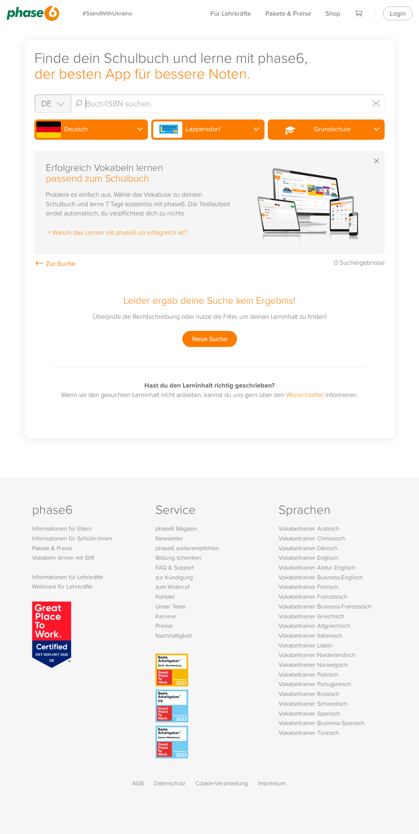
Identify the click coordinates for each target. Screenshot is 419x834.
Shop (332, 13)
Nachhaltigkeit (173, 635)
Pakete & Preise (288, 13)
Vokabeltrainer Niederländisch (317, 655)
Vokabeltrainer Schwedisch (313, 703)
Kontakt (164, 596)
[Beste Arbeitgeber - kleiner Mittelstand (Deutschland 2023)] (210, 742)
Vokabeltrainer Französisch (313, 596)
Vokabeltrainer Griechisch (311, 616)
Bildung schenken (178, 557)
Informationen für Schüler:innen (72, 538)
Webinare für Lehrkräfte (62, 586)
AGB (138, 783)
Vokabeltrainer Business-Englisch (321, 577)
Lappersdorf (202, 129)
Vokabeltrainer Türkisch (309, 733)
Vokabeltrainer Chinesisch (312, 538)
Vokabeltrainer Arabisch (309, 528)
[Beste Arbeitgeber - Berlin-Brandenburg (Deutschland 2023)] (210, 670)
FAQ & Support (174, 567)
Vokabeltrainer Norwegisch (313, 665)
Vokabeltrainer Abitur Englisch (317, 567)
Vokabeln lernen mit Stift (63, 557)
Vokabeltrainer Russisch (309, 694)
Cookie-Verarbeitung (221, 783)
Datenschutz (169, 783)
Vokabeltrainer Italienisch (310, 635)
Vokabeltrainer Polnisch (308, 674)
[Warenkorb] (359, 13)
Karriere (165, 616)
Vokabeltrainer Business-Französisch (325, 606)
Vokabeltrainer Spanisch (309, 713)
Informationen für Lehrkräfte (67, 577)
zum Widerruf (172, 587)
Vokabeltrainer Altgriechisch (314, 626)
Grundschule (331, 129)
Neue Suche (209, 338)
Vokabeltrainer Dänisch (308, 548)
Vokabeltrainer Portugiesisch (315, 684)
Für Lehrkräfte (230, 13)
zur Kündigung (174, 577)
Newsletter (169, 538)
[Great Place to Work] (51, 633)
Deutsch (75, 129)
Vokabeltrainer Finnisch (308, 587)
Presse (164, 626)
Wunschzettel (305, 394)
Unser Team (170, 606)
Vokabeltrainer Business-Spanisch (321, 723)
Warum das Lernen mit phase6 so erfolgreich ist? (119, 232)
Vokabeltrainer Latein (306, 645)
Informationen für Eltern (62, 528)
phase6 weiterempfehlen (187, 548)
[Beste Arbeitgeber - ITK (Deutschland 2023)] (210, 706)
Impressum (271, 783)
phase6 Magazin (176, 528)
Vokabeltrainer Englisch (308, 557)
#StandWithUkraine (107, 13)
